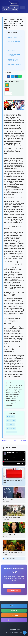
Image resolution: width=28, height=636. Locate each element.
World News (10, 416)
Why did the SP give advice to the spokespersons (14, 65)
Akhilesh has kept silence (14, 41)
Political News (11, 420)
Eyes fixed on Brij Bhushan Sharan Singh (14, 49)
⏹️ (7, 89)
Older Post (23, 441)
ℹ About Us (14, 610)
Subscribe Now (14, 590)
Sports (22, 7)
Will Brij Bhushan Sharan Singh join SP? (14, 54)
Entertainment (6, 9)
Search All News (11, 432)
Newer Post (5, 441)
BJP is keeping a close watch (15, 45)
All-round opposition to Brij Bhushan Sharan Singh (15, 36)
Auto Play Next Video (10, 558)
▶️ (7, 85)
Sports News (10, 424)
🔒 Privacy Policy (14, 615)
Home (14, 441)
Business (14, 9)
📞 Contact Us (14, 606)
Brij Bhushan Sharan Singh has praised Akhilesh (14, 60)
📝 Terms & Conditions (14, 620)
